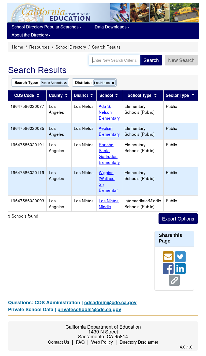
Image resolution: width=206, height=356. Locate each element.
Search (151, 59)
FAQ (80, 342)
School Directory (71, 47)
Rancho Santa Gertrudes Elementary (109, 153)
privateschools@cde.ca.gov (89, 309)
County (56, 95)
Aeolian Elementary (109, 131)
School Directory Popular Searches (45, 27)
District (81, 95)
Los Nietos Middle (109, 203)
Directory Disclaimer (139, 342)
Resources (39, 47)
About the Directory (30, 35)
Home (17, 47)
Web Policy (102, 342)
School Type (140, 95)
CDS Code (24, 95)
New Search (181, 59)
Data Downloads (111, 27)
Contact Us (58, 342)
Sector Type (177, 95)
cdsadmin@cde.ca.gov (110, 302)
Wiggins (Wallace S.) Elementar (108, 181)
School (106, 95)
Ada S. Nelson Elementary (109, 112)
